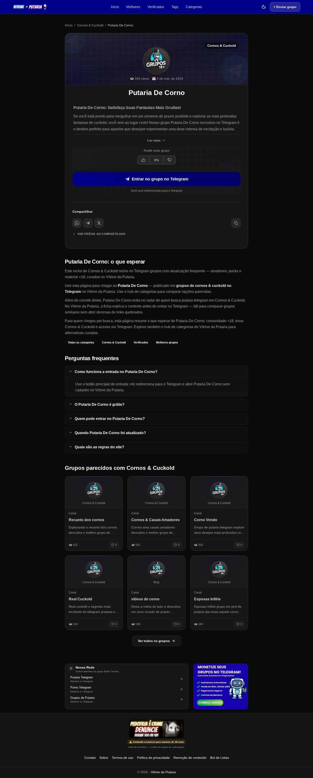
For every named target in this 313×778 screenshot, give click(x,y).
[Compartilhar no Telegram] (88, 223)
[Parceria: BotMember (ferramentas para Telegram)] (220, 686)
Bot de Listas (219, 757)
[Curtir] (144, 160)
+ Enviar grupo (285, 7)
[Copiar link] (236, 223)
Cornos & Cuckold (90, 25)
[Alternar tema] (264, 7)
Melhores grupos (167, 342)
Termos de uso (122, 757)
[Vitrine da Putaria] (30, 7)
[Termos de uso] (156, 729)
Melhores (133, 7)
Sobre (103, 757)
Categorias (194, 7)
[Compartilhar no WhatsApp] (77, 223)
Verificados (156, 7)
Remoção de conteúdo (189, 757)
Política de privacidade (153, 757)
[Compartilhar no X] (99, 223)
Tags (174, 7)
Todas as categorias (81, 342)
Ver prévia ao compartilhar (101, 234)
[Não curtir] (169, 160)
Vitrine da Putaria (163, 772)
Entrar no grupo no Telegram (160, 179)
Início (115, 7)
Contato (90, 757)
